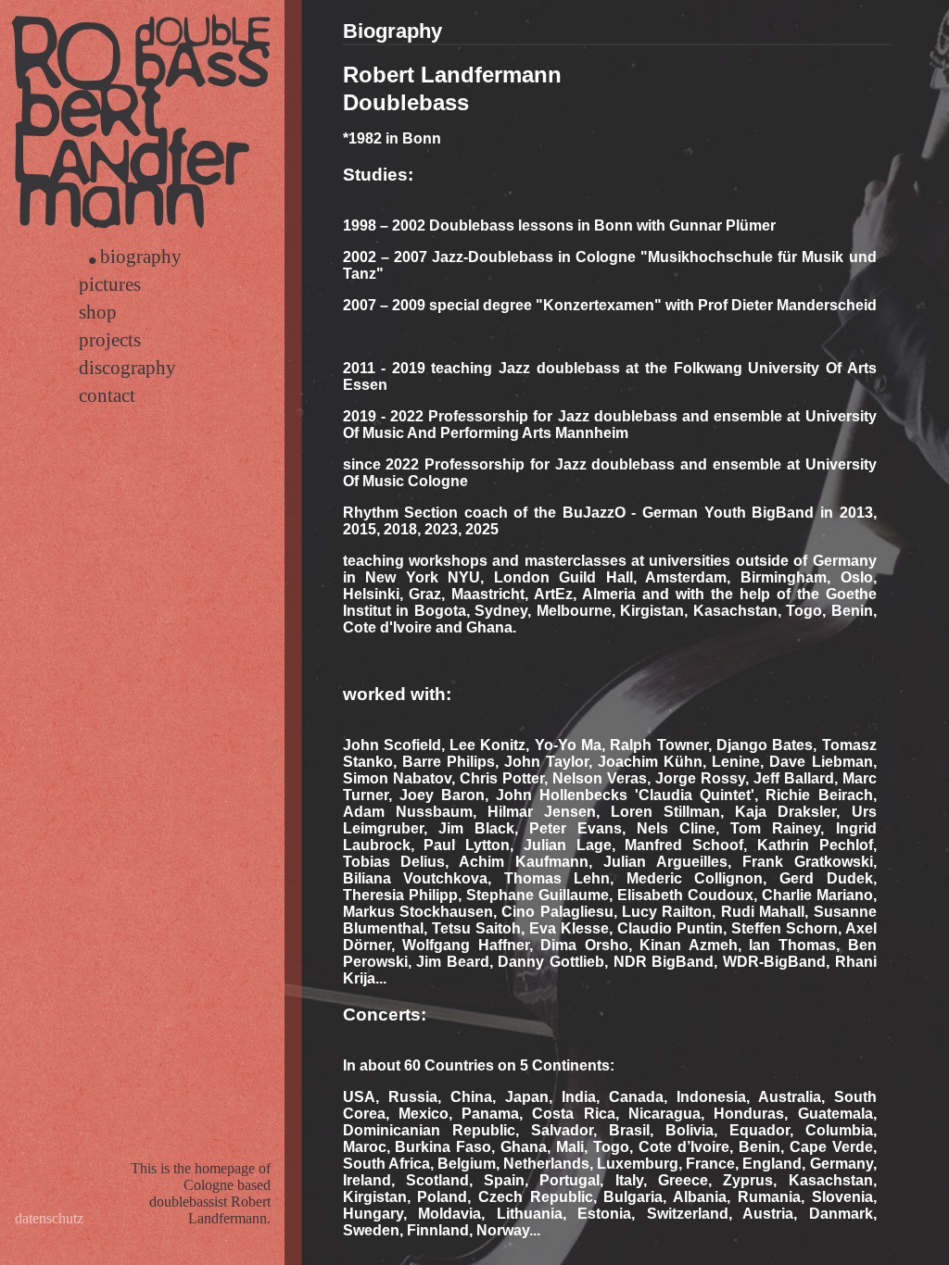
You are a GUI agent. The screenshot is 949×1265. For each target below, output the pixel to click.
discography (127, 367)
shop (98, 311)
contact (107, 395)
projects (110, 339)
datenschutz (49, 1218)
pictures (110, 283)
